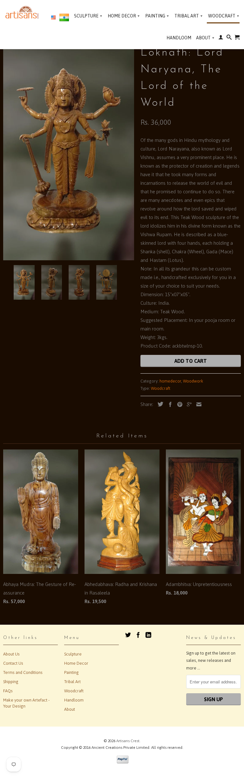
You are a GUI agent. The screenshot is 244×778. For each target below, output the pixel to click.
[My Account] (220, 38)
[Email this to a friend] (197, 404)
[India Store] (64, 18)
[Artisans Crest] (23, 12)
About (205, 37)
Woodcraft (223, 15)
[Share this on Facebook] (169, 404)
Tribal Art (188, 15)
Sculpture (88, 15)
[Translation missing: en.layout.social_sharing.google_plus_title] (188, 404)
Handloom (178, 37)
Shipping (10, 681)
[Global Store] (53, 18)
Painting (157, 15)
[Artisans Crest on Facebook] (138, 635)
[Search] (229, 38)
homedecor (170, 381)
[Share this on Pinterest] (178, 404)
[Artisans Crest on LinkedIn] (148, 635)
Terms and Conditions (23, 672)
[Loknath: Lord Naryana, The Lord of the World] (68, 151)
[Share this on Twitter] (158, 404)
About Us (11, 654)
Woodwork (193, 381)
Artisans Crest (127, 741)
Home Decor (123, 15)
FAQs (8, 690)
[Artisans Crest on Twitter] (128, 635)
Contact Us (13, 663)
